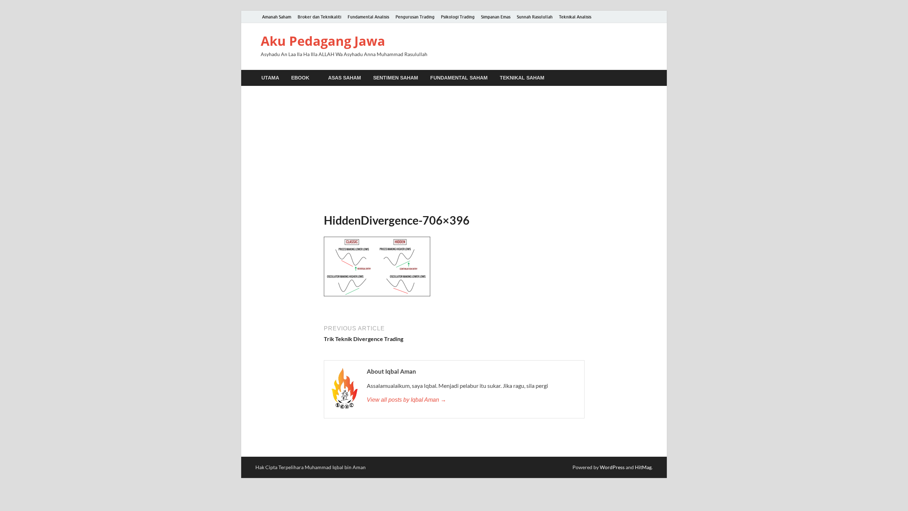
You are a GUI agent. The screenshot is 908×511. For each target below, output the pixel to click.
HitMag (643, 467)
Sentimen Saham (395, 78)
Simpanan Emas (495, 17)
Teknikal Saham (522, 78)
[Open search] (649, 78)
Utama (270, 78)
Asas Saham (344, 78)
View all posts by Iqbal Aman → (406, 400)
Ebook (300, 78)
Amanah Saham (276, 17)
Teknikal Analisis (575, 17)
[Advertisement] (454, 149)
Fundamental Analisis (368, 17)
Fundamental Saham (459, 78)
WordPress (612, 467)
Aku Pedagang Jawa (323, 41)
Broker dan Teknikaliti (319, 17)
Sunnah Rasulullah (535, 17)
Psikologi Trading (458, 17)
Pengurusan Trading (414, 17)
